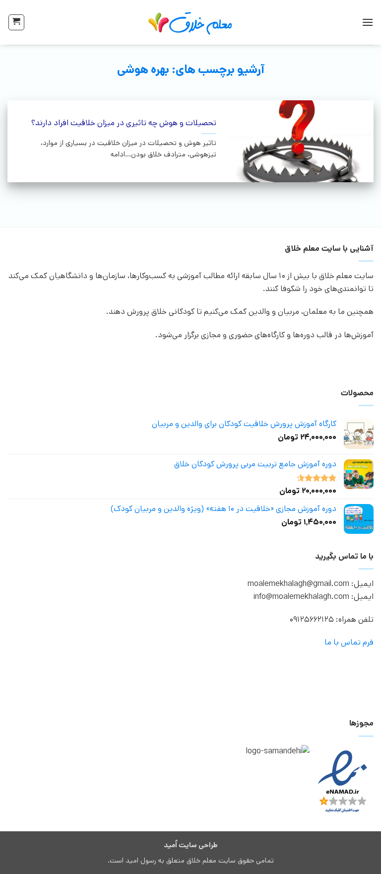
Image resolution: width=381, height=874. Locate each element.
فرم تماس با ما (349, 642)
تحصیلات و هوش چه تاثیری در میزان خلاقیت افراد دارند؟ (123, 123)
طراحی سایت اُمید (191, 845)
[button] (368, 22)
